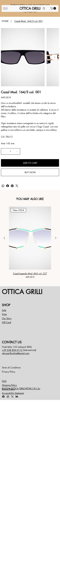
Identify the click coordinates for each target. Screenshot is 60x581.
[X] (12, 396)
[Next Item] (54, 57)
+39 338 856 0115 (12, 350)
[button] (53, 8)
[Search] (44, 8)
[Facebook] (8, 186)
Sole (4, 310)
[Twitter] (17, 186)
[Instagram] (7, 396)
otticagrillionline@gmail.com (15, 353)
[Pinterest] (12, 186)
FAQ (4, 381)
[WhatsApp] (3, 186)
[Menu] (5, 8)
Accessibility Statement (13, 393)
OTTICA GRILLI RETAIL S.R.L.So (25, 388)
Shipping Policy (9, 385)
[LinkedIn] (16, 396)
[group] (30, 242)
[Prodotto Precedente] (4, 238)
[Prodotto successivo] (56, 238)
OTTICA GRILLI (22, 292)
